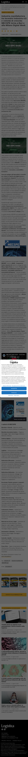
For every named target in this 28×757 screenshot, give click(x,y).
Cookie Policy (10, 395)
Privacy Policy (16, 395)
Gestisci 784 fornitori (7, 385)
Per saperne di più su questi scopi (18, 385)
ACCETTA (14, 388)
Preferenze (14, 392)
